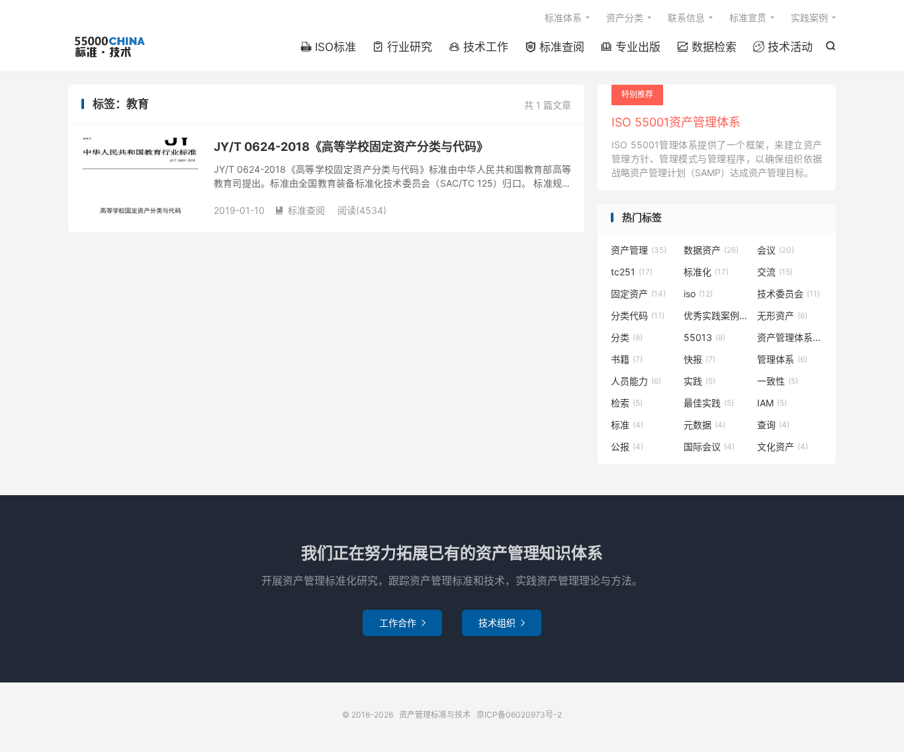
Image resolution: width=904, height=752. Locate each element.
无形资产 (782, 315)
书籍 (627, 359)
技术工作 (478, 47)
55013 (704, 337)
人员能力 (636, 381)
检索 (627, 402)
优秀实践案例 (717, 315)
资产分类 (624, 17)
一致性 (777, 381)
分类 (627, 337)
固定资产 (638, 293)
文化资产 (782, 446)
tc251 (632, 271)
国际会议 (709, 446)
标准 (627, 424)
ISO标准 (328, 47)
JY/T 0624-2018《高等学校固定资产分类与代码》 (351, 147)
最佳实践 (709, 402)
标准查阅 (554, 47)
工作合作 (402, 622)
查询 (773, 424)
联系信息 (686, 17)
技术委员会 (788, 293)
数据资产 (711, 250)
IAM (772, 402)
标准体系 (563, 17)
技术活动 (783, 47)
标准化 (706, 271)
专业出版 (630, 47)
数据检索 (707, 47)
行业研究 (402, 47)
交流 (775, 271)
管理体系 (782, 359)
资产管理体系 (790, 337)
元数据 (704, 424)
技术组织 (501, 622)
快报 (699, 359)
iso (698, 293)
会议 (775, 250)
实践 (699, 381)
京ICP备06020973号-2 (519, 715)
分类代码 (637, 315)
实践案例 (809, 17)
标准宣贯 (747, 17)
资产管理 (638, 250)
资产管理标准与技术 (109, 47)
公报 (627, 446)
